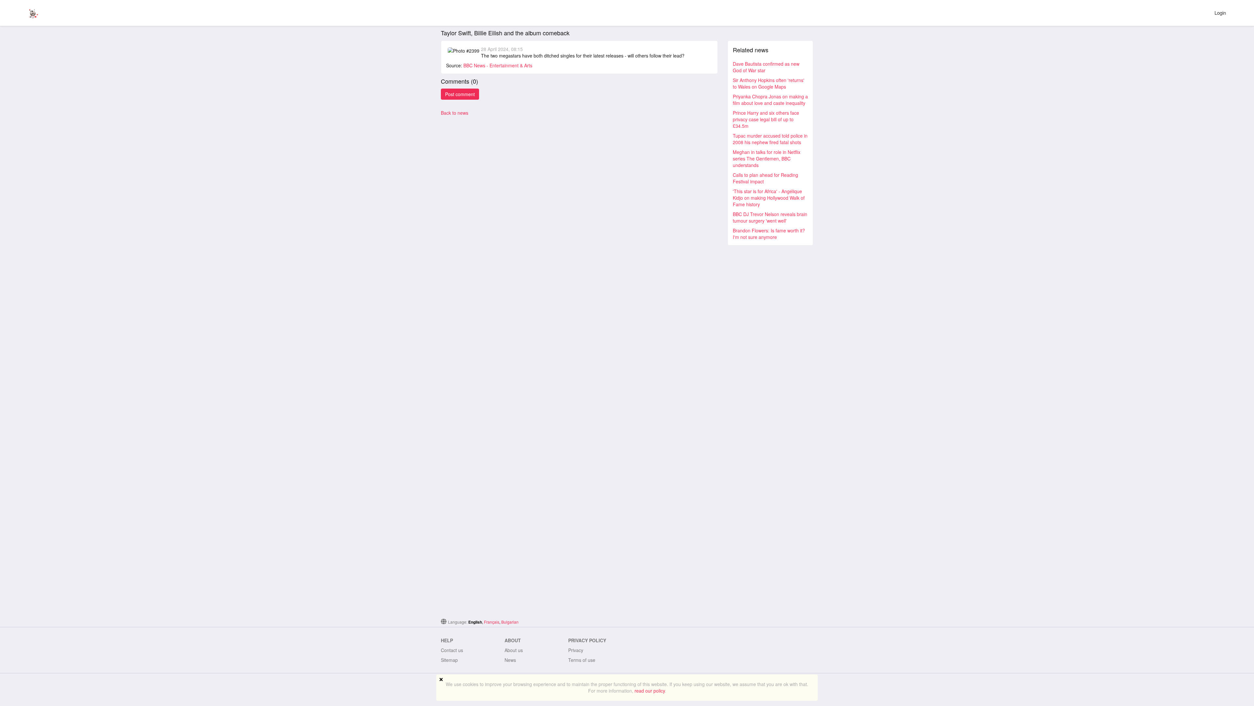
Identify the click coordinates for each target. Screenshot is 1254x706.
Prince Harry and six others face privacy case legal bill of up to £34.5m (766, 119)
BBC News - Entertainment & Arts (497, 65)
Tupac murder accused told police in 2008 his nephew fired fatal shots (770, 138)
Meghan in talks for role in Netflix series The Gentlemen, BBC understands (766, 158)
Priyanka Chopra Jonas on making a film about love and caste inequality (770, 99)
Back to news (454, 112)
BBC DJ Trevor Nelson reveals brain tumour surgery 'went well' (770, 217)
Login (1220, 12)
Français (491, 622)
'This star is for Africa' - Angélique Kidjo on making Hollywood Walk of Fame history (769, 198)
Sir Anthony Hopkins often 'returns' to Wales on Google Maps (768, 83)
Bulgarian (510, 622)
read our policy (650, 690)
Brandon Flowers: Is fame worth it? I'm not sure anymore (769, 233)
